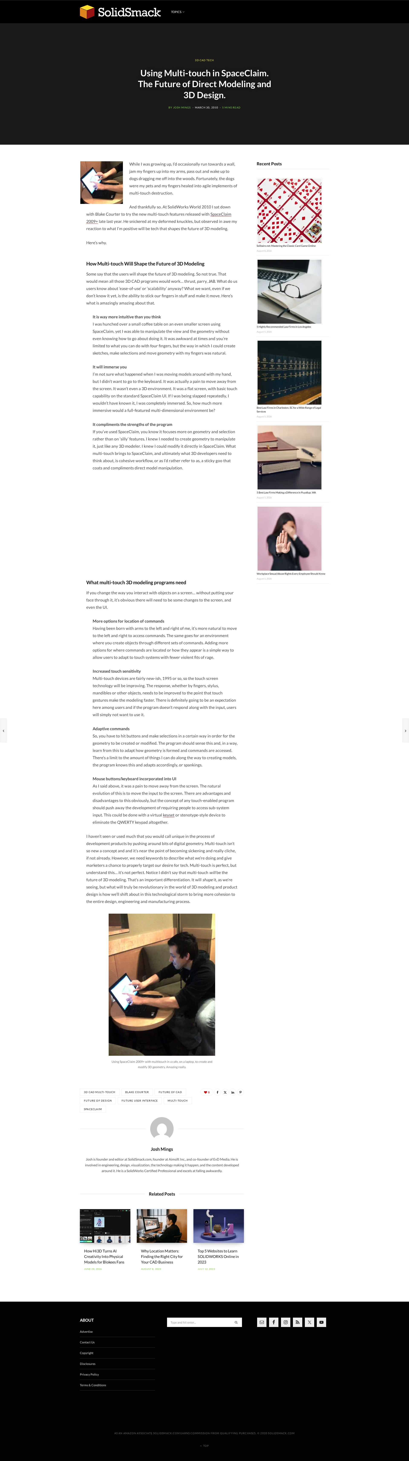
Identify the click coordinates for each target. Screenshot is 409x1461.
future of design (98, 1100)
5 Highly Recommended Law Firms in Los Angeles (284, 326)
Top (206, 1445)
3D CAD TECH (204, 60)
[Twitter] (225, 1092)
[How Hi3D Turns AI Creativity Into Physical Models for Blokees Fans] (105, 1226)
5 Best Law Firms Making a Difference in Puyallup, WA (286, 492)
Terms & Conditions (93, 1385)
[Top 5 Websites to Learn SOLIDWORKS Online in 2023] (218, 1226)
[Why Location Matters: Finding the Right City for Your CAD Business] (162, 1226)
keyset (168, 814)
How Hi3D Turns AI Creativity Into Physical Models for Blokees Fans (104, 1256)
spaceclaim (93, 1109)
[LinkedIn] (232, 1092)
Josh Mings (182, 107)
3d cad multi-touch (99, 1092)
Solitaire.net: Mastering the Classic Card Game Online (286, 245)
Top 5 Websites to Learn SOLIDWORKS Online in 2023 (218, 1256)
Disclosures (87, 1364)
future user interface (140, 1100)
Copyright (86, 1353)
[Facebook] (217, 1092)
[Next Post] (405, 730)
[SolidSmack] (120, 12)
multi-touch (178, 1100)
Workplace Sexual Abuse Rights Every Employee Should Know (291, 573)
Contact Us (87, 1342)
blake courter (137, 1092)
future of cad (170, 1092)
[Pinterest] (240, 1092)
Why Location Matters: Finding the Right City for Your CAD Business (162, 1256)
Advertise (86, 1331)
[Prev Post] (3, 730)
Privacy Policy (89, 1374)
